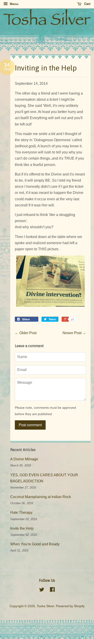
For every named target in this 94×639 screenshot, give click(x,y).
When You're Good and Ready (35, 544)
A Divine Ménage (24, 459)
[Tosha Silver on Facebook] (52, 590)
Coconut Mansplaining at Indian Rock (40, 497)
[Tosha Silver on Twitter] (41, 590)
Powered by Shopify (70, 606)
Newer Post (72, 333)
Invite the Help (22, 528)
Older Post (28, 333)
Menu (13, 4)
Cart (87, 3)
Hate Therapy (21, 512)
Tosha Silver (45, 606)
